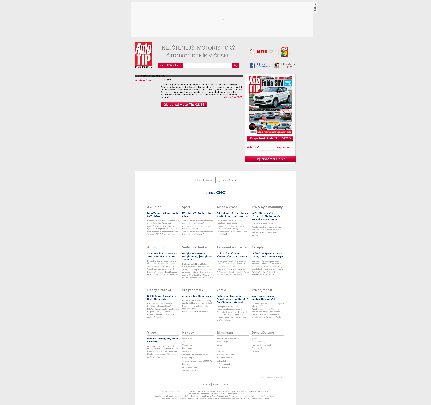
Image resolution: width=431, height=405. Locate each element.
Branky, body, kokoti (168, 339)
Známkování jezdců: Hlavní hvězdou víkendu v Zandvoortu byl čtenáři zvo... (163, 273)
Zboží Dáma (187, 348)
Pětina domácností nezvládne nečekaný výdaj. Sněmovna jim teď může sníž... (231, 268)
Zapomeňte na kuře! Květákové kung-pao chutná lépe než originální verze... (267, 268)
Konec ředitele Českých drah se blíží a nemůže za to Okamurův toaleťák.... (232, 262)
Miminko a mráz (273, 216)
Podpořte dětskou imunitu (229, 296)
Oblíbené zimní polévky (263, 253)
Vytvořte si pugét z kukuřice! (263, 224)
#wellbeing (199, 296)
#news (209, 296)
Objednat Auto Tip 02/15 (183, 104)
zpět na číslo (144, 80)
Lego (219, 348)
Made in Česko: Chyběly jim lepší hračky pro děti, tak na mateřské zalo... (163, 347)
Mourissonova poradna (263, 296)
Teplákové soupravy (225, 358)
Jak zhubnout (223, 213)
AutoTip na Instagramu (283, 64)
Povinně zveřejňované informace (255, 398)
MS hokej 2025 (189, 213)
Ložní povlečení (223, 364)
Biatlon (201, 213)
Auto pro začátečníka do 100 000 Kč (197, 361)
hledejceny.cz (187, 338)
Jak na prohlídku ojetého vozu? (195, 354)
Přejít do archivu (284, 148)
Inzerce (206, 384)
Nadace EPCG (240, 256)
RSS (225, 384)
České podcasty (258, 342)
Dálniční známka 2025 (164, 256)
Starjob (254, 338)
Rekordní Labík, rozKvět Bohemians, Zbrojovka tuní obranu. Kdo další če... (162, 353)
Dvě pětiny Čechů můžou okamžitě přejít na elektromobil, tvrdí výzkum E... (163, 262)
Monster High (222, 342)
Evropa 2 (255, 351)
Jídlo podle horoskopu (272, 256)
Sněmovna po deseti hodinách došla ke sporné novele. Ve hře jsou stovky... (233, 273)
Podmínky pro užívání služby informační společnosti (212, 396)
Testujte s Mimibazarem (226, 338)
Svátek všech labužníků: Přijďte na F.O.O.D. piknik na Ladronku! (266, 273)
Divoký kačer (169, 296)
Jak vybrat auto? (189, 370)
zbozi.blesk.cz (188, 351)
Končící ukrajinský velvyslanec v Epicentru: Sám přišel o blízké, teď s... (162, 227)
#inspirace (187, 296)
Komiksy (256, 299)
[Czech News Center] (221, 192)
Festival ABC (268, 299)
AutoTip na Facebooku (260, 65)
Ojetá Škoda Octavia (190, 367)
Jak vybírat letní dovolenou (264, 219)
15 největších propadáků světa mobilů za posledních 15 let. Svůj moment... (197, 271)
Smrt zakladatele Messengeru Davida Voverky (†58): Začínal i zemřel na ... (162, 233)
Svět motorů (284, 52)
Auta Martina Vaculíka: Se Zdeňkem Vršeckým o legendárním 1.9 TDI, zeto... (161, 268)
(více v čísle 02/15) (233, 97)
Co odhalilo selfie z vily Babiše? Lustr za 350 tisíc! (232, 233)
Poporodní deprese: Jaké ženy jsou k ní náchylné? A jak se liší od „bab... (232, 313)
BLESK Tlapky (154, 296)
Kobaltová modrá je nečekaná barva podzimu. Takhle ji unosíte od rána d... (267, 228)
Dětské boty (222, 361)
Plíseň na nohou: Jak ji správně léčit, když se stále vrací (232, 319)
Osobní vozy (187, 345)
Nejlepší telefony (190, 256)
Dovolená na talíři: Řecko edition (195, 312)
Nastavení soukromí (170, 398)
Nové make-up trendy (238, 216)
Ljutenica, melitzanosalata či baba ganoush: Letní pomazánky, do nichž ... (268, 262)
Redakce (217, 384)
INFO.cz (157, 216)
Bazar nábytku (223, 367)
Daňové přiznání (225, 253)
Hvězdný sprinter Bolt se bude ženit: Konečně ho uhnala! (197, 227)
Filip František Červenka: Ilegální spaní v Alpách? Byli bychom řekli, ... (163, 310)
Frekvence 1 (257, 348)
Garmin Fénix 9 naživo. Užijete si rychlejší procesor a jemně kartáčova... (198, 276)
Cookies (273, 396)
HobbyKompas (188, 358)
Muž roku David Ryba (156, 357)
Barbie (219, 345)
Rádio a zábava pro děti (261, 345)
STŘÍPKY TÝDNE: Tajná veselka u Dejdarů (266, 233)
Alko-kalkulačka (155, 253)
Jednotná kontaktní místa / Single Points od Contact (219, 398)
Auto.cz (263, 52)
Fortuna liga (153, 342)
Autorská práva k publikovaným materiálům (171, 396)
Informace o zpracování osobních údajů (252, 396)
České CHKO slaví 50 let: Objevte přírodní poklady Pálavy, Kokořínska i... (268, 316)
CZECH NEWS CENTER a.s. (195, 391)
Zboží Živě (186, 342)
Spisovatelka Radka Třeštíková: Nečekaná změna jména (230, 222)
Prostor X (152, 339)
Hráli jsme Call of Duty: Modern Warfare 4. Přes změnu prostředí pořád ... (195, 265)
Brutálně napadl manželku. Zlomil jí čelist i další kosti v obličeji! (231, 227)
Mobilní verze (229, 180)
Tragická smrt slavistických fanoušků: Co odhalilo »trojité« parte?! (197, 222)
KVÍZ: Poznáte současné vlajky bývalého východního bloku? (160, 305)
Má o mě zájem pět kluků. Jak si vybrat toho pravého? (268, 305)
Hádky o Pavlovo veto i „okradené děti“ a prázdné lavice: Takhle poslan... (163, 222)
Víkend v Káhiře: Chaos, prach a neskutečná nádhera (160, 316)
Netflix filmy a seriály (157, 299)
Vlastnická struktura (188, 398)
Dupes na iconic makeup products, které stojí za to (196, 307)
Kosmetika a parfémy (225, 354)
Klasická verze (204, 180)
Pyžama (220, 351)
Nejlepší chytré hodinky (193, 253)
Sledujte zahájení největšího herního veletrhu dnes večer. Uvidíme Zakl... (266, 310)
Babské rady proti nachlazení (231, 299)
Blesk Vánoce (154, 213)
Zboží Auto (186, 364)
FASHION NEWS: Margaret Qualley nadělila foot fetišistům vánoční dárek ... (197, 302)
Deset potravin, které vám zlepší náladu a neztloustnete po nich (230, 308)
